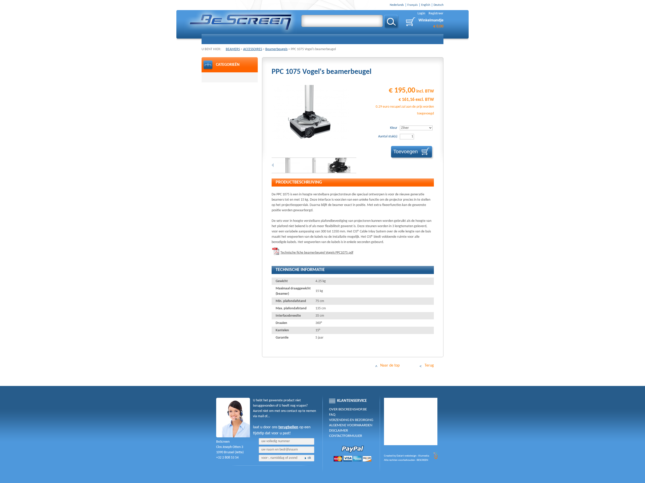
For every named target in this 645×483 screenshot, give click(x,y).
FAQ (332, 415)
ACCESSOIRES (252, 49)
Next (355, 165)
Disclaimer (338, 431)
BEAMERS (233, 49)
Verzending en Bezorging (351, 420)
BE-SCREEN (240, 22)
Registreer (436, 13)
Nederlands (397, 5)
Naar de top (390, 366)
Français (412, 5)
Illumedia (423, 456)
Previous (273, 165)
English (425, 5)
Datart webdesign (406, 456)
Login (421, 13)
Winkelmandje (430, 23)
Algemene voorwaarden (350, 425)
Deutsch (438, 5)
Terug (429, 366)
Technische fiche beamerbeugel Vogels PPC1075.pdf (316, 253)
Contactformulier (345, 436)
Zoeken (391, 22)
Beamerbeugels (276, 49)
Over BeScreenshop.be (348, 409)
